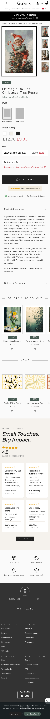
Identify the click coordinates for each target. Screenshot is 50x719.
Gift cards (26, 609)
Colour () (8, 127)
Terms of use (6, 673)
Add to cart (26, 179)
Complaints (29, 682)
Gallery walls (6, 629)
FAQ (26, 669)
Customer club (30, 673)
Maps (3, 646)
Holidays (25, 97)
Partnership (29, 638)
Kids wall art (7, 97)
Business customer (32, 678)
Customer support (31, 664)
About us (28, 629)
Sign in (27, 660)
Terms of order (6, 669)
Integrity (4, 678)
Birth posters (6, 642)
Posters (4, 633)
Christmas (17, 97)
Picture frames (6, 638)
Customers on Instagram (10, 664)
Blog (3, 660)
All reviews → (25, 539)
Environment (29, 642)
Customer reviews (31, 633)
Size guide (12, 162)
